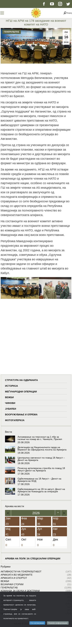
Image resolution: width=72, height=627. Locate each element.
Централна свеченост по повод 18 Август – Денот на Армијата (41, 459)
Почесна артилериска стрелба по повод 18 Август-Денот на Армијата (41, 469)
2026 (36, 513)
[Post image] (10, 439)
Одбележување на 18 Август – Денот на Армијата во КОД (39, 479)
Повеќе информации (57, 623)
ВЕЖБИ (9, 397)
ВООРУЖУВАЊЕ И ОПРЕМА (21, 414)
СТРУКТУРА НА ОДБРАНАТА (21, 380)
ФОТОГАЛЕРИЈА (14, 420)
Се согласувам (37, 623)
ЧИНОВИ (10, 403)
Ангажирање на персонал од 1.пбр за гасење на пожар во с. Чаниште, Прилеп (40, 438)
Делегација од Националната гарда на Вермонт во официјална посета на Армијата (42, 448)
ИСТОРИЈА (11, 386)
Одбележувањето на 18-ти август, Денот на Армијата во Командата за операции (41, 490)
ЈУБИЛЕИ (10, 409)
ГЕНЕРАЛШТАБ (11, 32)
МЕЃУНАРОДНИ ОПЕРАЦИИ (21, 391)
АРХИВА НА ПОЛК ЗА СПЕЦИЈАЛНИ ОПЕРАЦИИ (32, 558)
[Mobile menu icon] (2, 13)
